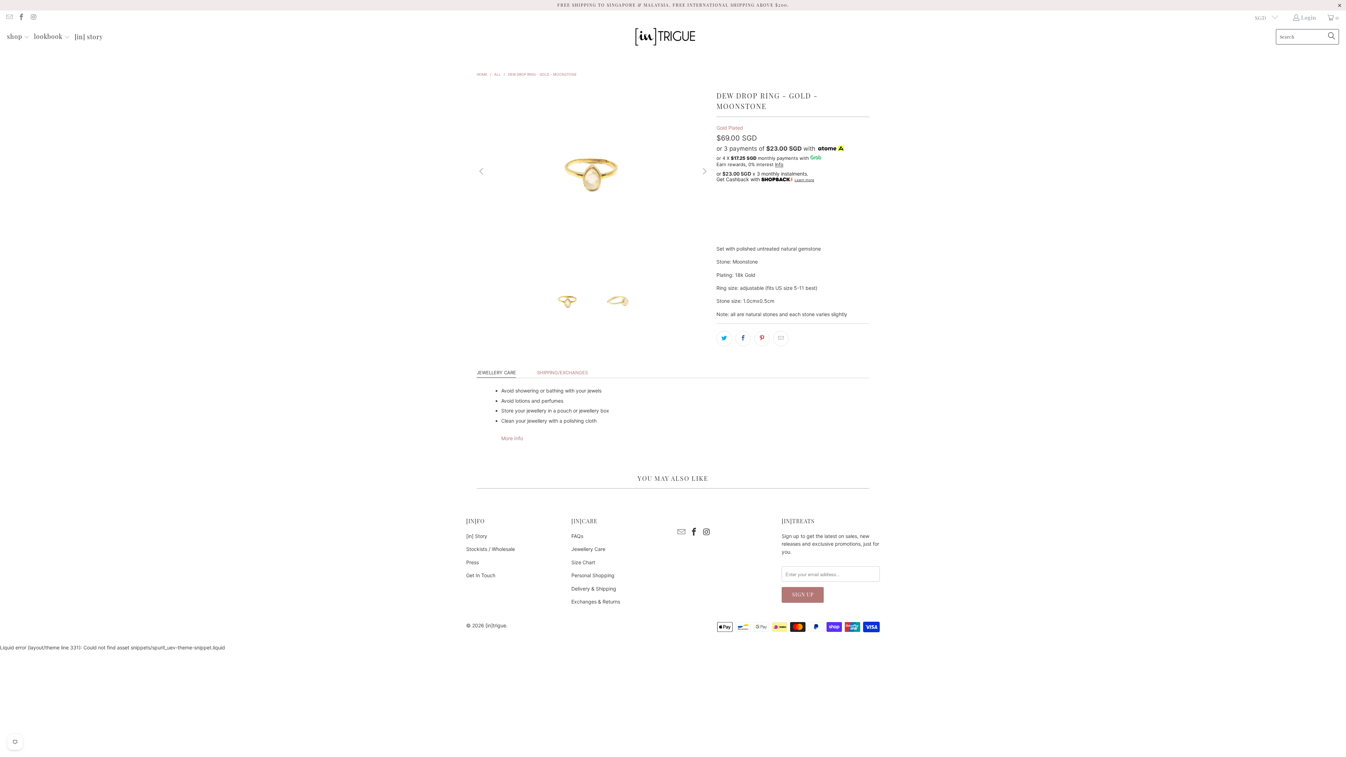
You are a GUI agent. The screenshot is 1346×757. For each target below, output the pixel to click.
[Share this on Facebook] (743, 338)
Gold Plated (729, 128)
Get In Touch (480, 575)
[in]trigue (495, 625)
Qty (720, 190)
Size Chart (583, 562)
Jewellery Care (496, 372)
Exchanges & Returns (595, 602)
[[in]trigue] (665, 37)
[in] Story (476, 536)
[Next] (704, 171)
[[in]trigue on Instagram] (33, 17)
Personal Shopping (592, 575)
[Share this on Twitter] (724, 338)
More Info (512, 438)
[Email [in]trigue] (9, 17)
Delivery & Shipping (593, 589)
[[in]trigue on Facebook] (21, 17)
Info (779, 164)
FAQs (577, 536)
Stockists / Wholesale (490, 549)
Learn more (804, 180)
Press (472, 562)
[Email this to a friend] (781, 338)
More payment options (832, 239)
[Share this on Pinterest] (762, 338)
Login (1308, 17)
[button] (18, 37)
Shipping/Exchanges (562, 372)
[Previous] (482, 171)
